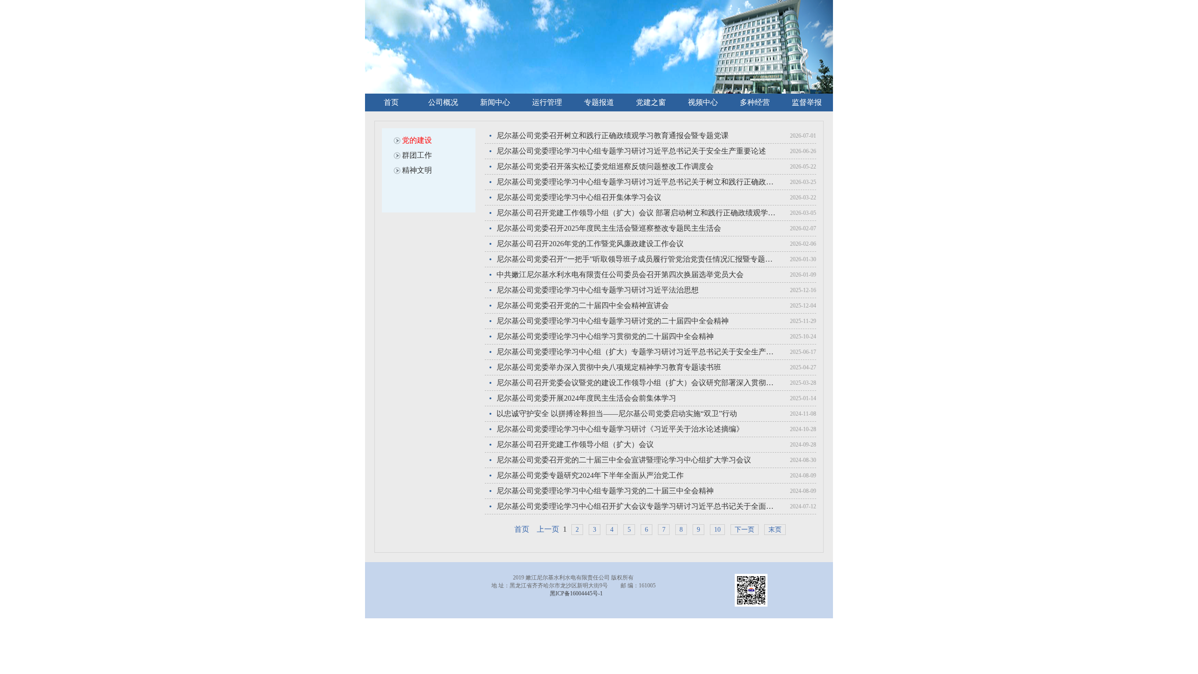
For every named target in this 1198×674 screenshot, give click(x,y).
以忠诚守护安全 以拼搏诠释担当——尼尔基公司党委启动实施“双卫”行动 (617, 414)
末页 (775, 529)
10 (717, 529)
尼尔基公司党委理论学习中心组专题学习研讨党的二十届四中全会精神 (613, 321)
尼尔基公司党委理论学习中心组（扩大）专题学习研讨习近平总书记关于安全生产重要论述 (637, 352)
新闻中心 (495, 102)
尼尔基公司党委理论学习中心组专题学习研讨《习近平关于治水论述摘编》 (620, 429)
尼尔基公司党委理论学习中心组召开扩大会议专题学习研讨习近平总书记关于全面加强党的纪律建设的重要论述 (637, 506)
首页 (391, 102)
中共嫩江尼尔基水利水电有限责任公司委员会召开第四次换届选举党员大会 (620, 274)
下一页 (744, 529)
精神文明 (417, 170)
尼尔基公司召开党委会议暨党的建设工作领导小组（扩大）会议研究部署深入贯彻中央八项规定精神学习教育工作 (637, 383)
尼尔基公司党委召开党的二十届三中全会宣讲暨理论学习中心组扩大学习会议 (624, 460)
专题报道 (599, 102)
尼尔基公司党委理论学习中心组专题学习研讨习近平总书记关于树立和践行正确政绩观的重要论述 (637, 182)
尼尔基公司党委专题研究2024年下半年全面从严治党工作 (590, 475)
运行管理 (547, 102)
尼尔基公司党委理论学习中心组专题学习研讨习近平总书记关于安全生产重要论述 (631, 151)
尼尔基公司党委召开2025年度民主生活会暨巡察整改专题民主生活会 (609, 228)
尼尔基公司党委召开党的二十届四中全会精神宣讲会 (583, 305)
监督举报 (807, 102)
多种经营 (755, 102)
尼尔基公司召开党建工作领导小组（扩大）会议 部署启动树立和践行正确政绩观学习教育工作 (637, 213)
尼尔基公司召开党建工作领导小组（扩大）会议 (575, 444)
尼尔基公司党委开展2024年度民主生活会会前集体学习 (586, 398)
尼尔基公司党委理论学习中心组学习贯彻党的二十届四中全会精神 (605, 336)
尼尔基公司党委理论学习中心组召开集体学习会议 (579, 197)
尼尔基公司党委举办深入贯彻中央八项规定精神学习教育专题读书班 (609, 367)
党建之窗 (651, 102)
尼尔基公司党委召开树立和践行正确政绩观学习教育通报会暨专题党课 (613, 135)
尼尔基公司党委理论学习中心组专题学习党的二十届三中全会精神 (605, 491)
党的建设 (417, 140)
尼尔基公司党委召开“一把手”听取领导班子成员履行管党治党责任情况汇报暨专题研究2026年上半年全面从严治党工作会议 (637, 259)
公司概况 (443, 102)
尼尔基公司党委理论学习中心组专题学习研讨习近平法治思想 (598, 290)
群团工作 (417, 155)
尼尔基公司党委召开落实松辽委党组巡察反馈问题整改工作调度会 (605, 166)
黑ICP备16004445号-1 (576, 593)
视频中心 (703, 102)
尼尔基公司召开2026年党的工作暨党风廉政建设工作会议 (590, 244)
